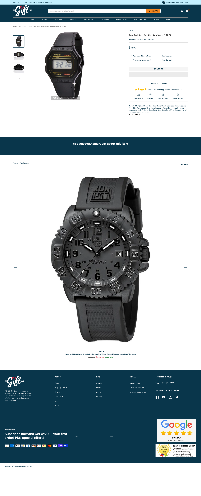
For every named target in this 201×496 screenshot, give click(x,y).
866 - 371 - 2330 (168, 383)
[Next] (19, 77)
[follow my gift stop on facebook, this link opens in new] (157, 398)
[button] (158, 75)
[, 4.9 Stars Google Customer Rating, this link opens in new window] (176, 430)
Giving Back (59, 397)
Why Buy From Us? (61, 388)
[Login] (182, 11)
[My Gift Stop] (14, 377)
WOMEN (44, 20)
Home (15, 27)
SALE (168, 20)
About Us (58, 383)
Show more (133, 114)
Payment (99, 392)
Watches (22, 27)
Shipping (99, 383)
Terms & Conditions (137, 388)
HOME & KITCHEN (140, 20)
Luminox (100, 352)
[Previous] (19, 31)
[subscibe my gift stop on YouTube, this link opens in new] (163, 398)
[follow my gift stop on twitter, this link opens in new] (177, 398)
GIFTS (156, 20)
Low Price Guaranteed (158, 83)
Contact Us (58, 392)
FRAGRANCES (121, 20)
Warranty (99, 397)
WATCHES (58, 20)
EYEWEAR (105, 20)
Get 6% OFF (44, 434)
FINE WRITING (89, 20)
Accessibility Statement (138, 392)
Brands (57, 406)
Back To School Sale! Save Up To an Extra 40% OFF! (32, 2)
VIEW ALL (184, 164)
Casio (131, 31)
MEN (32, 20)
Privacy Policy (135, 383)
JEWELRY (73, 20)
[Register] (111, 437)
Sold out (158, 69)
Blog (56, 401)
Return (98, 388)
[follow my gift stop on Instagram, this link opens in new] (170, 398)
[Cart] (187, 11)
